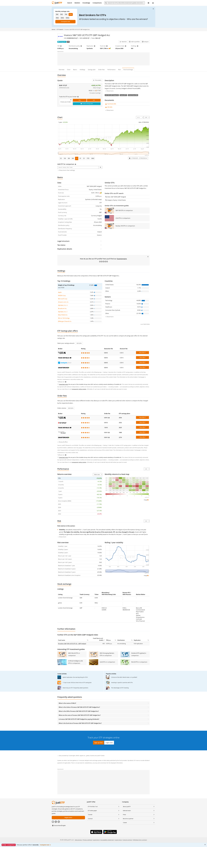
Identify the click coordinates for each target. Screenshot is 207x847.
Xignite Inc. (83, 755)
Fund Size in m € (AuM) (98, 639)
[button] (123, 41)
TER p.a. (108, 640)
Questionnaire (122, 259)
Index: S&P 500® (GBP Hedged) (116, 197)
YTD (88, 158)
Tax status (61, 245)
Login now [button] (109, 743)
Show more (109, 110)
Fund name (61, 640)
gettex (88, 755)
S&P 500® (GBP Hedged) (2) (111, 95)
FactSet (92, 755)
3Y (80, 158)
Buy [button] (80, 100)
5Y (84, 158)
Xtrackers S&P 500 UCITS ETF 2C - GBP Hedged (72, 643)
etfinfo (77, 755)
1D (61, 158)
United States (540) (133, 95)
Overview (61, 69)
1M (65, 158)
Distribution (121, 640)
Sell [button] (94, 100)
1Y (76, 158)
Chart (68, 69)
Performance (111, 69)
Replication (137, 640)
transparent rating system (79, 389)
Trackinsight (71, 755)
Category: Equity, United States (116, 200)
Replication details (64, 249)
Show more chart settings (67, 170)
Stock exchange (128, 69)
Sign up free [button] (98, 743)
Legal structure (63, 241)
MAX (92, 158)
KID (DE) (109, 107)
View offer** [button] (142, 352)
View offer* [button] (142, 357)
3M (69, 158)
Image (145, 500)
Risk (119, 69)
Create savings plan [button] (87, 103)
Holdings (82, 69)
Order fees (101, 69)
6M (73, 158)
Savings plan (91, 69)
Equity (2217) (123, 95)
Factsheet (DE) (111, 104)
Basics (75, 69)
